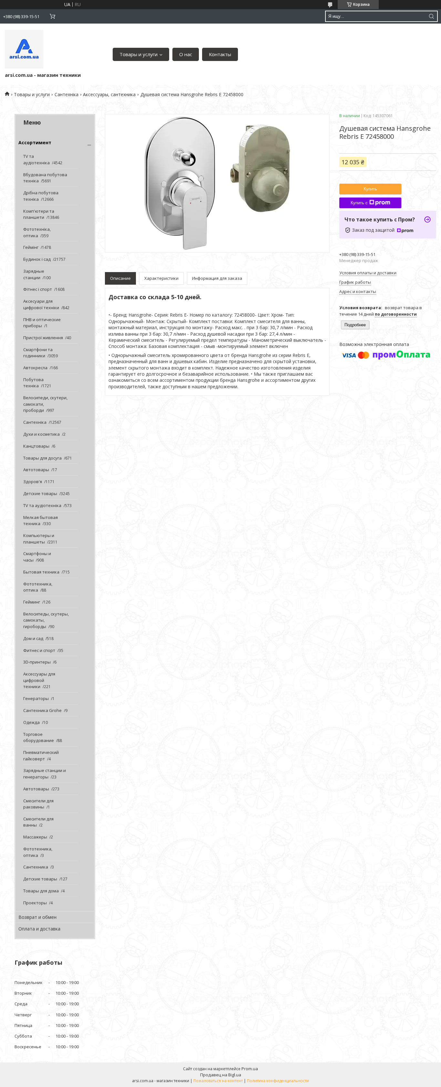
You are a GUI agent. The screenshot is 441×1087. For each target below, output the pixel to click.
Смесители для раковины (38, 804)
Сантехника (35, 867)
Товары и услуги (138, 54)
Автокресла (35, 368)
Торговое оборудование (38, 737)
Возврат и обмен (37, 917)
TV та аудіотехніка (36, 159)
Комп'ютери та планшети (38, 214)
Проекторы (35, 903)
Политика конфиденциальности (278, 1080)
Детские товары (40, 493)
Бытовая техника (41, 572)
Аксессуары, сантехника (109, 94)
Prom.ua (249, 1069)
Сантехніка (66, 94)
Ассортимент (34, 142)
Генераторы (36, 698)
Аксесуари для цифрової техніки (41, 304)
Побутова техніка (33, 383)
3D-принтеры (37, 662)
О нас (185, 54)
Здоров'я (32, 481)
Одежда (31, 722)
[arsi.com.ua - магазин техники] (24, 49)
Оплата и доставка (39, 929)
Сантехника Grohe (42, 710)
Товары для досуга (42, 458)
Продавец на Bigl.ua (220, 1075)
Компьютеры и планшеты (38, 539)
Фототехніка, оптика (37, 232)
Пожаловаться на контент (218, 1080)
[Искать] (431, 16)
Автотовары (36, 469)
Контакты (220, 54)
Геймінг (30, 247)
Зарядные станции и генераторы (44, 773)
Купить (370, 189)
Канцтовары (36, 446)
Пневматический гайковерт (41, 755)
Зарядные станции (33, 274)
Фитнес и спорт (39, 650)
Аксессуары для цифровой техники (39, 680)
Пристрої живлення (43, 337)
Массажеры (35, 837)
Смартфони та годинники (38, 353)
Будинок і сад (37, 259)
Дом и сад (33, 638)
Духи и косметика (41, 434)
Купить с (359, 202)
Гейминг (31, 602)
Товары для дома (41, 891)
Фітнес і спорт (37, 289)
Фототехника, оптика (37, 587)
